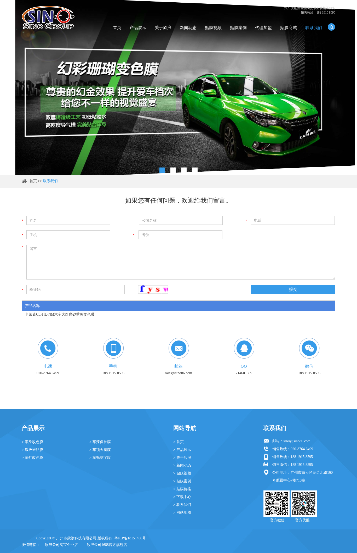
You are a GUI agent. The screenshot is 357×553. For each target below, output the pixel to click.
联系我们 (313, 27)
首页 (117, 27)
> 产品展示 (182, 450)
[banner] (162, 170)
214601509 (244, 373)
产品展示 (138, 27)
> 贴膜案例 (182, 481)
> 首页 (178, 442)
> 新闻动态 (182, 465)
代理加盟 (263, 27)
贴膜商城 (288, 27)
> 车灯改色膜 (32, 458)
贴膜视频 (213, 27)
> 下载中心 (182, 497)
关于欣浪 (163, 27)
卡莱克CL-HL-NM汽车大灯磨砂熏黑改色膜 (59, 314)
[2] (173, 170)
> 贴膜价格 (182, 489)
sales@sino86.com (178, 373)
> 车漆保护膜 (100, 442)
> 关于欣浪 (182, 458)
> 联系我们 (182, 505)
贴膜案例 (238, 27)
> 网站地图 (182, 513)
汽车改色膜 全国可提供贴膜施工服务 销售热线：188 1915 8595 (309, 10)
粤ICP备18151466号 (130, 538)
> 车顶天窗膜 (100, 450)
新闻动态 (188, 27)
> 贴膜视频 (182, 473)
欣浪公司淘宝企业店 (61, 545)
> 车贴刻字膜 (100, 458)
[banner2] (195, 170)
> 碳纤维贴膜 (32, 450)
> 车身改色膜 (32, 442)
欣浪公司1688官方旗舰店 (107, 545)
